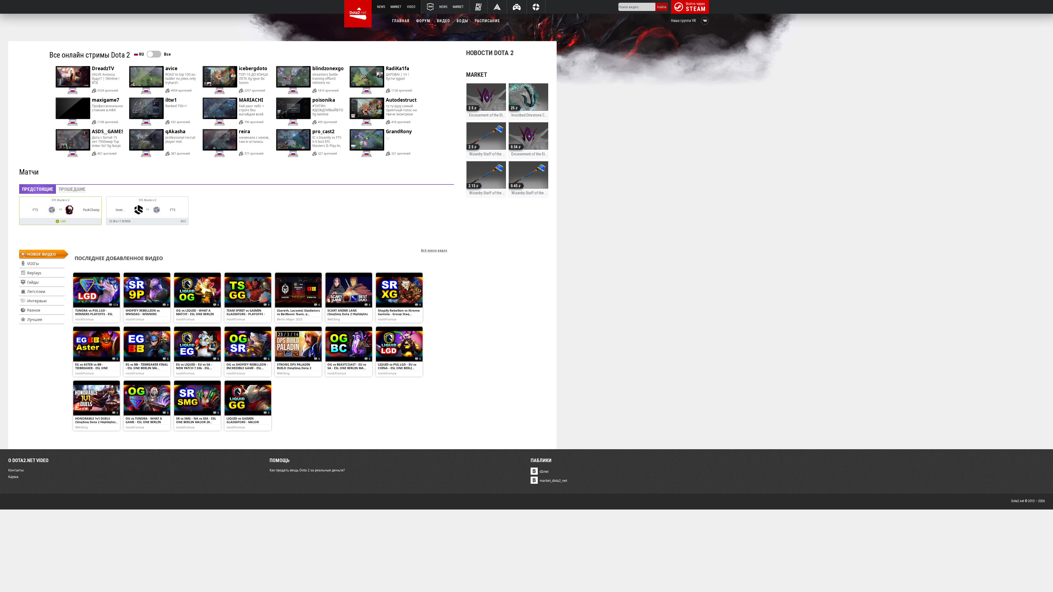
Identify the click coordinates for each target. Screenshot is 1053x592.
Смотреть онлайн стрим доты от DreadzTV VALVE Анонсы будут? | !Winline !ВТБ (89, 78)
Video (411, 7)
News (381, 7)
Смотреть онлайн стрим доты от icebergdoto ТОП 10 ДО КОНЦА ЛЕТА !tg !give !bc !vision (236, 78)
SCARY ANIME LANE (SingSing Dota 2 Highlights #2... (347, 314)
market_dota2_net (553, 480)
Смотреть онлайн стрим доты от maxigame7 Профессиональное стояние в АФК (89, 110)
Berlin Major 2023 (289, 319)
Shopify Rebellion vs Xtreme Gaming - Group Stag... (399, 312)
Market (395, 7)
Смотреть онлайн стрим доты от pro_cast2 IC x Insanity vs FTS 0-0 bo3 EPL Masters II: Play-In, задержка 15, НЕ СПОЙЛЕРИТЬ (309, 141)
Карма (13, 476)
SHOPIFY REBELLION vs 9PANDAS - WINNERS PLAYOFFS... (143, 314)
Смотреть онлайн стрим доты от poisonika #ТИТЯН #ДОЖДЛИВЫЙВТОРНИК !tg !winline (309, 110)
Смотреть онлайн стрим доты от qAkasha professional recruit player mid (162, 141)
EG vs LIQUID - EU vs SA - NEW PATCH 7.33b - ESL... (194, 366)
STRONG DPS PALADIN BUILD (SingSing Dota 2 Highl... (294, 368)
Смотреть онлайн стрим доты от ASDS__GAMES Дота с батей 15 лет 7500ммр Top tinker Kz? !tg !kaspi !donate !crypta (89, 141)
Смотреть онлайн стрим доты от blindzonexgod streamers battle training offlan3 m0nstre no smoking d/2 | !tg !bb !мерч (309, 78)
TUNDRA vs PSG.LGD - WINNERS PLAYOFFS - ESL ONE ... (94, 314)
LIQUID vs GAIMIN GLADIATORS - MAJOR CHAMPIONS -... (243, 422)
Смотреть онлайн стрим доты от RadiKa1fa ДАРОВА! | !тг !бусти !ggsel (383, 78)
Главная (400, 21)
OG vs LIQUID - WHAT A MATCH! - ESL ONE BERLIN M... (195, 314)
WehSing (333, 319)
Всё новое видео (434, 250)
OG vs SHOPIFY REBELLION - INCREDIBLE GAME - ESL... (247, 366)
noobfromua (84, 319)
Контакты (16, 470)
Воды (462, 21)
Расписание (487, 21)
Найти (661, 7)
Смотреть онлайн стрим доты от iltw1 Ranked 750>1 (162, 110)
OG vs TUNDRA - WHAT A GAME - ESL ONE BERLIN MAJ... (144, 422)
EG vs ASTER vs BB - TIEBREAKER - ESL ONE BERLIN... (91, 368)
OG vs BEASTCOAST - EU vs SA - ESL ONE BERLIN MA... (346, 366)
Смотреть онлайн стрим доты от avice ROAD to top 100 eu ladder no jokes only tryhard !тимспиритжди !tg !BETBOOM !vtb (162, 78)
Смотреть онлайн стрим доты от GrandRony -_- (383, 141)
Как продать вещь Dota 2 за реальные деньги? (307, 470)
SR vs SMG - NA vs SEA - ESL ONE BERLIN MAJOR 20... (196, 420)
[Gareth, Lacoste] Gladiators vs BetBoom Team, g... (298, 312)
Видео (443, 21)
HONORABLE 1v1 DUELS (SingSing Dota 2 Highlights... (96, 420)
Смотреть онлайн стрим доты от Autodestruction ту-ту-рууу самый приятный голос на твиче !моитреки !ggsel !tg (383, 110)
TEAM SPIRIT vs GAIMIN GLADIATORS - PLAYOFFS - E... (246, 314)
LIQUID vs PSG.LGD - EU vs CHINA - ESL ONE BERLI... (397, 366)
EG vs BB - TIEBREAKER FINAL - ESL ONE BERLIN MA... (147, 366)
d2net (544, 471)
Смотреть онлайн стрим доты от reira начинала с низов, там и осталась (236, 141)
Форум (423, 21)
